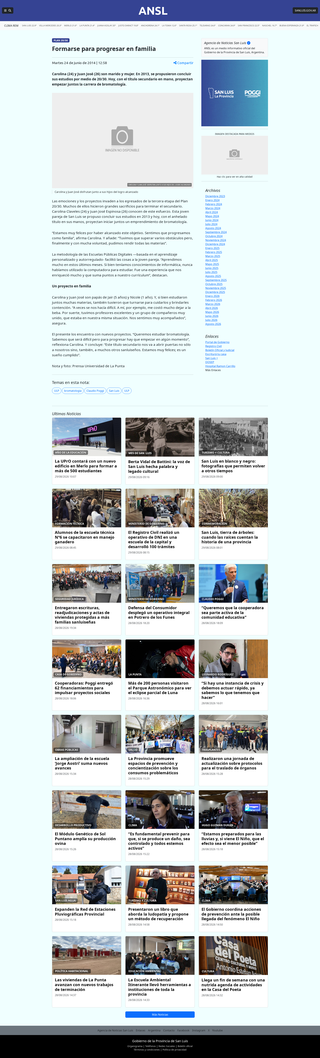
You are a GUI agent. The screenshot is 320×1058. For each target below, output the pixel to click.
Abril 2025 (211, 260)
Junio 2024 (211, 220)
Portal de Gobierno (217, 342)
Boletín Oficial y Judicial (219, 350)
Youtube (217, 1030)
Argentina (154, 1030)
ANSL (153, 10)
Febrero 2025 (213, 252)
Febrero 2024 (213, 204)
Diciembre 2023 (215, 196)
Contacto (169, 1030)
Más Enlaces (213, 370)
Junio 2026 (211, 316)
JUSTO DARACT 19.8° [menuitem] (128, 25)
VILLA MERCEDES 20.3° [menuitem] (50, 25)
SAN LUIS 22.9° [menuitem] (29, 25)
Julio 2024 (211, 224)
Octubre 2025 (213, 284)
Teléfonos (150, 1046)
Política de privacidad (174, 1049)
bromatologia (73, 391)
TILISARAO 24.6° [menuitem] (208, 25)
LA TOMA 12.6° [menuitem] (169, 25)
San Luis (114, 391)
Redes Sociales (166, 1046)
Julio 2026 (211, 320)
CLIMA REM (11, 25)
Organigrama (134, 1046)
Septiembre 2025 (216, 280)
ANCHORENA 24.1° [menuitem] (150, 25)
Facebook (183, 1030)
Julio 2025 (211, 272)
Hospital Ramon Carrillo (220, 366)
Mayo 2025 (212, 264)
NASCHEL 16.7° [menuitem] (269, 25)
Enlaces (140, 1030)
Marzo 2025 (212, 256)
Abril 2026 (211, 308)
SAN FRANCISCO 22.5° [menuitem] (249, 25)
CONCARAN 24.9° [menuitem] (226, 25)
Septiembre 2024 (216, 232)
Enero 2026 (212, 296)
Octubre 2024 (213, 236)
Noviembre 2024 (215, 240)
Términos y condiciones (147, 1049)
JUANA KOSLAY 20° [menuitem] (106, 25)
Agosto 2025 (213, 276)
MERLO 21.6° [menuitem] (70, 25)
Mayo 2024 (212, 216)
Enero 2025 (212, 248)
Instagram (198, 1030)
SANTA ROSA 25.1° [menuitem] (188, 25)
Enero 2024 (212, 200)
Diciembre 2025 (215, 292)
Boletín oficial (185, 1046)
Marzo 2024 (212, 208)
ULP (56, 391)
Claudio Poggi (95, 391)
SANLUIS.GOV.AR (305, 10)
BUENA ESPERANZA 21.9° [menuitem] (292, 25)
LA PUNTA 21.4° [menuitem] (87, 25)
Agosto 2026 (213, 324)
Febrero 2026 (213, 300)
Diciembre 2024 (215, 244)
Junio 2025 (211, 268)
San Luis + (211, 358)
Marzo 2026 (212, 304)
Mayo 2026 (212, 312)
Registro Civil (213, 346)
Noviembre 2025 (215, 288)
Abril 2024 (211, 212)
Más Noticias (160, 1014)
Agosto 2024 (213, 228)
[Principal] (7, 10)
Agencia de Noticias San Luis (115, 1030)
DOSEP (209, 362)
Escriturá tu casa (215, 354)
